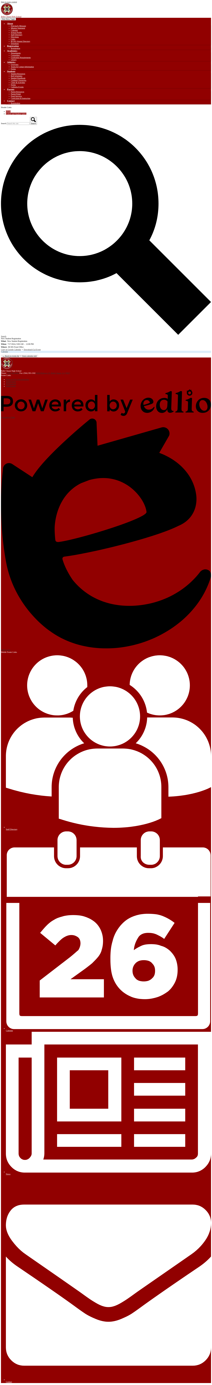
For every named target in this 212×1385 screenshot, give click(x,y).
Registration (15, 48)
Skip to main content (9, 2)
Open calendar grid (29, 356)
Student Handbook (18, 78)
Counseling (15, 55)
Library (14, 60)
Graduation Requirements (21, 58)
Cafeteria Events (17, 87)
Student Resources (18, 74)
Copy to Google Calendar (11, 350)
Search (3, 123)
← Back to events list (11, 356)
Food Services (16, 96)
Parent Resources (17, 92)
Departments (16, 53)
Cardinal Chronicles (18, 80)
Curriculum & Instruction (20, 98)
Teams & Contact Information (22, 67)
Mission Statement (18, 28)
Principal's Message (18, 26)
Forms (13, 69)
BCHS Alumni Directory (20, 41)
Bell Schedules (16, 76)
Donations (15, 44)
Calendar (14, 30)
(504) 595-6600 (13, 373)
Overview (15, 65)
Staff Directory (16, 35)
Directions (15, 37)
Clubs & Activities (18, 83)
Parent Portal (16, 94)
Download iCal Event (32, 350)
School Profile (16, 33)
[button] (10, 23)
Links (13, 39)
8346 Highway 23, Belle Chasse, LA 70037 (53, 373)
